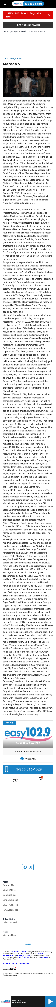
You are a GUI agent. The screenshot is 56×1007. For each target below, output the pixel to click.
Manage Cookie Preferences (16, 963)
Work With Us (9, 890)
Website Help (9, 935)
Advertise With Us (12, 922)
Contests (33, 31)
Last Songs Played (10, 31)
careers (44, 957)
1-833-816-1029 (29, 769)
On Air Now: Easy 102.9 (28, 743)
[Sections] (5, 4)
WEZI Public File (10, 905)
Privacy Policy (23, 955)
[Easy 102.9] (28, 4)
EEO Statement (10, 900)
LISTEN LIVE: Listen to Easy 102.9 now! (23, 15)
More (42, 31)
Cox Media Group (18, 951)
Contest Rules (9, 895)
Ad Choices (23, 957)
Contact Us (8, 885)
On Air (24, 31)
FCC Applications (11, 910)
